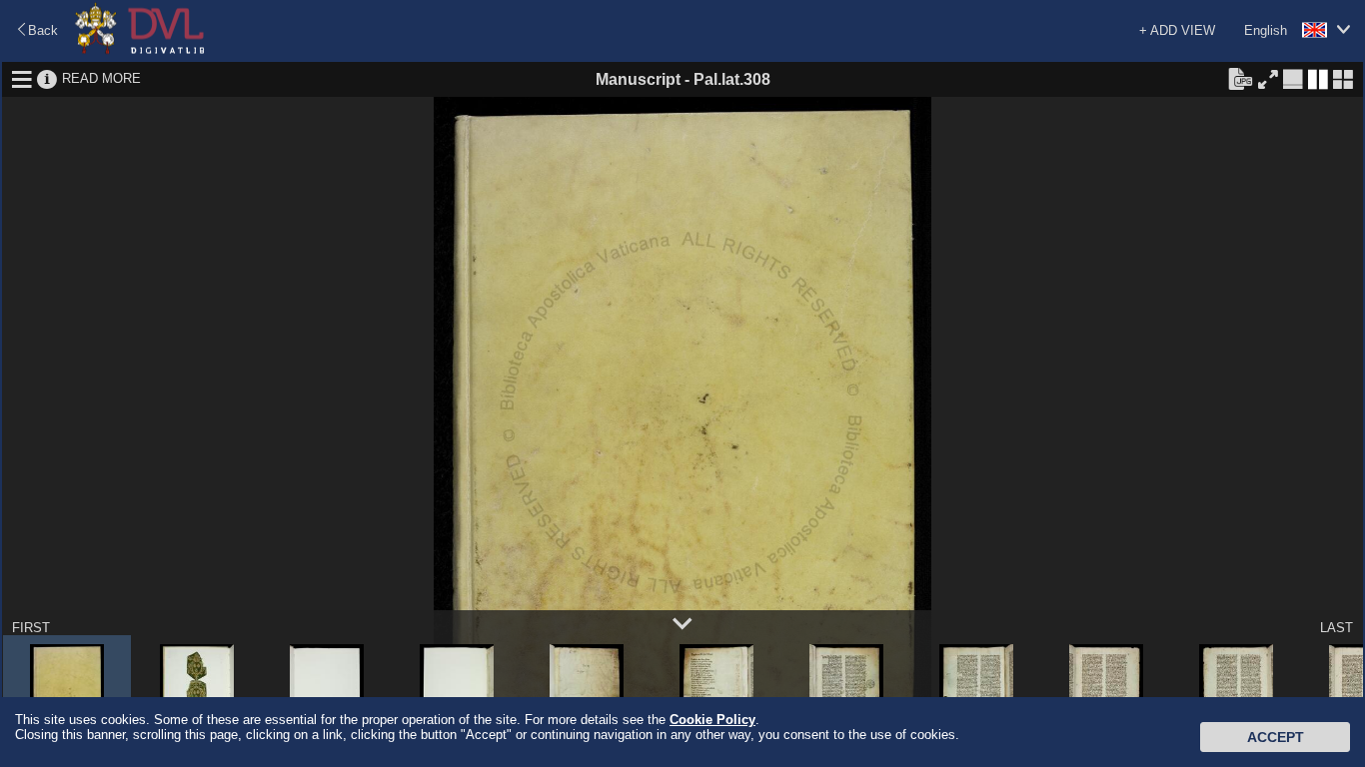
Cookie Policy (712, 719)
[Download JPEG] (1240, 78)
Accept (1275, 737)
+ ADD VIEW (1177, 30)
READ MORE (101, 78)
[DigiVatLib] (140, 50)
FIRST (31, 627)
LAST (1336, 627)
